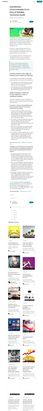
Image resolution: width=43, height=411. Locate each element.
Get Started (39, 1)
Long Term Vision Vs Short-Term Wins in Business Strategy (28, 244)
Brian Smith (11, 314)
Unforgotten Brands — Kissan (28, 337)
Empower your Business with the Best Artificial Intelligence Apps (14, 337)
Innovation (10, 270)
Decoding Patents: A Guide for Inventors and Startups (14, 274)
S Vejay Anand (26, 315)
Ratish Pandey (26, 252)
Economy (25, 364)
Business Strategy (27, 397)
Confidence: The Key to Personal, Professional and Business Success (14, 401)
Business (12, 194)
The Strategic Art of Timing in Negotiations (13, 243)
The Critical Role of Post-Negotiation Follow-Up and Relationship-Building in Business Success (13, 369)
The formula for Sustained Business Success (27, 276)
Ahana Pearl (11, 345)
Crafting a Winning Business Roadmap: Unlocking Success (27, 401)
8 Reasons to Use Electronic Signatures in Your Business (14, 306)
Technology (11, 333)
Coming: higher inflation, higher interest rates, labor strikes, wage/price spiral (29, 369)
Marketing (10, 397)
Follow (31, 21)
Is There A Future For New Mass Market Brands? (28, 307)
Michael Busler (26, 378)
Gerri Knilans (11, 409)
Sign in (34, 1)
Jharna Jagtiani (12, 251)
